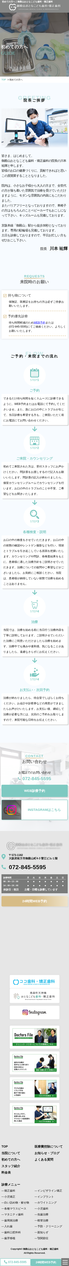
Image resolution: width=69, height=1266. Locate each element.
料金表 (6, 1172)
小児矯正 (9, 1196)
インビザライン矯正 (49, 1190)
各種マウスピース (15, 1208)
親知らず (42, 1232)
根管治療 (42, 1220)
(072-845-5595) (18, 326)
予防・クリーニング (49, 1226)
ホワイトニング (47, 1202)
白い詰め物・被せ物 (16, 1202)
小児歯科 (42, 1208)
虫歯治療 (42, 1214)
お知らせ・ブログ (47, 1153)
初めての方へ (10, 1159)
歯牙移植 (9, 1238)
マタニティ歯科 (14, 1214)
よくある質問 (44, 1159)
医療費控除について (49, 1146)
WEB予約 (39, 322)
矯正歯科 (9, 1190)
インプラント (45, 1196)
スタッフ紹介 (10, 1166)
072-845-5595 (17, 1262)
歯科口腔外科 (12, 1232)
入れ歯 (8, 1226)
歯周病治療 (11, 1220)
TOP (3, 79)
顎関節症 (42, 1238)
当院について (10, 1153)
